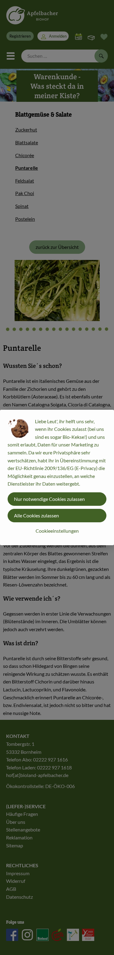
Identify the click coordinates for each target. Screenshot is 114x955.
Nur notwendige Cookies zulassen (49, 499)
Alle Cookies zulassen (36, 515)
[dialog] (57, 477)
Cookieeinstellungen (57, 531)
